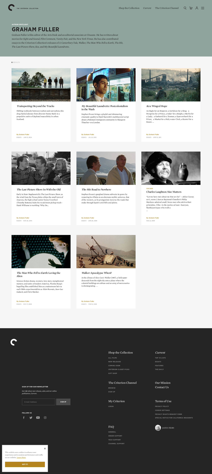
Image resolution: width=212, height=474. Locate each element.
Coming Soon (114, 366)
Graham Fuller (24, 134)
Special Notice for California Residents (174, 418)
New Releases (114, 362)
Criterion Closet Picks (118, 369)
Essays (19, 137)
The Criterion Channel (167, 8)
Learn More (21, 457)
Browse (111, 388)
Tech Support (114, 440)
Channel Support (116, 444)
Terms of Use (163, 401)
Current (147, 8)
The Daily (159, 369)
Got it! (25, 464)
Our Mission (163, 383)
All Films (112, 358)
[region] (25, 458)
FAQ (111, 427)
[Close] (45, 448)
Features (149, 188)
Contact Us (162, 387)
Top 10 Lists (160, 358)
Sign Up (111, 392)
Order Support (115, 436)
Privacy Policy (162, 406)
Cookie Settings (162, 410)
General (112, 432)
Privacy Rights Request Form (168, 414)
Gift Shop (112, 373)
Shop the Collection (129, 8)
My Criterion (116, 401)
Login (111, 406)
